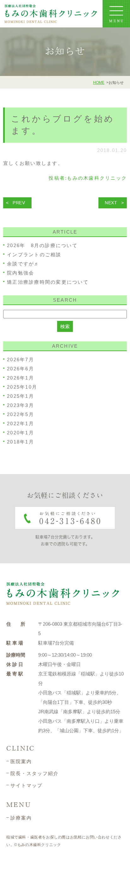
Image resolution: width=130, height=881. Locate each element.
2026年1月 (20, 377)
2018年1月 (20, 441)
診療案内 (21, 817)
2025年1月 (20, 396)
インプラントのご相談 (34, 254)
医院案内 (21, 761)
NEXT (111, 202)
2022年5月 (20, 414)
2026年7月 (20, 359)
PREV (19, 202)
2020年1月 (20, 432)
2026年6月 (20, 368)
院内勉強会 (20, 272)
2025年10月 (22, 387)
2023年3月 (20, 405)
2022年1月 (20, 423)
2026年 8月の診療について (42, 245)
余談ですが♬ (23, 263)
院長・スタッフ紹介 (34, 773)
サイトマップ (26, 785)
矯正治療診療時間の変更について (48, 282)
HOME (98, 82)
